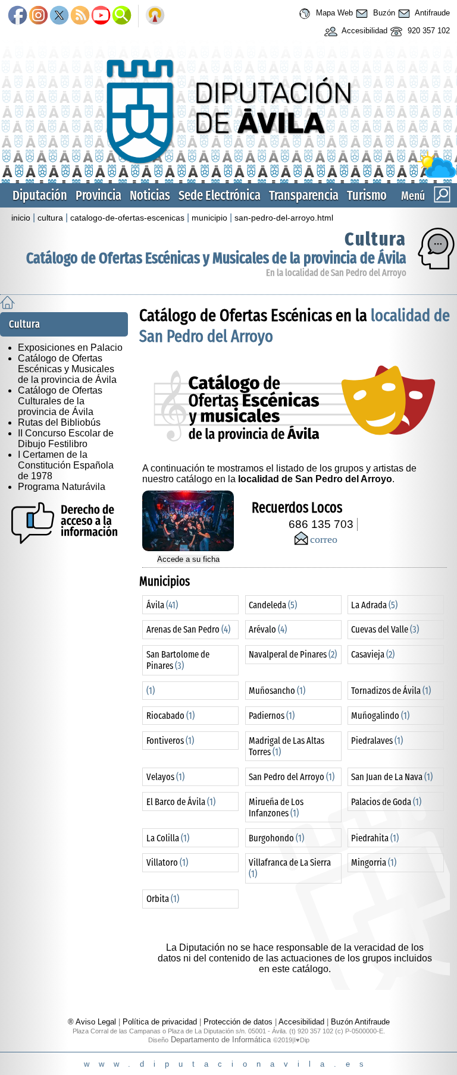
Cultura (375, 239)
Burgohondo (276, 838)
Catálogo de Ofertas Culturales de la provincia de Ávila (60, 401)
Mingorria (373, 862)
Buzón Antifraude (360, 1021)
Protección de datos (238, 1021)
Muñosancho (277, 690)
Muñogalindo (380, 715)
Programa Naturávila (61, 487)
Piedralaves (377, 740)
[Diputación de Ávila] (228, 175)
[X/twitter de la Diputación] (59, 16)
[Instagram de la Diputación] (38, 16)
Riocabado (170, 715)
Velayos (165, 776)
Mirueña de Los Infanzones (276, 807)
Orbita (162, 898)
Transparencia (304, 195)
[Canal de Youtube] (100, 16)
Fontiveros (170, 740)
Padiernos (272, 715)
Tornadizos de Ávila (391, 690)
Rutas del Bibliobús (59, 422)
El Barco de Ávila (180, 801)
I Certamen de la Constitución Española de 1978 (66, 465)
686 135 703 (321, 524)
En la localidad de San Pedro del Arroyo (336, 272)
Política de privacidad (160, 1021)
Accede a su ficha (188, 559)
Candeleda (273, 605)
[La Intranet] (155, 16)
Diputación (39, 195)
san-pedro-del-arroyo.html (283, 217)
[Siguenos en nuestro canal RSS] (80, 16)
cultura (50, 217)
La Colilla (167, 838)
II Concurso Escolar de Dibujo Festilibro (66, 438)
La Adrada (374, 605)
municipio (209, 217)
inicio (20, 217)
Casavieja (373, 654)
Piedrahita (375, 838)
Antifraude (431, 12)
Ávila (162, 605)
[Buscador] (121, 16)
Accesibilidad (363, 30)
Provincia (98, 195)
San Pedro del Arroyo (291, 776)
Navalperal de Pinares (293, 654)
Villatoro (167, 862)
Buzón (383, 12)
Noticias (150, 195)
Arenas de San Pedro (188, 629)
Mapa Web (333, 12)
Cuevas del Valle (385, 629)
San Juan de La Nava (392, 776)
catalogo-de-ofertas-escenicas (127, 217)
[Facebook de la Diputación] (17, 16)
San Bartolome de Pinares (177, 660)
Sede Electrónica (220, 195)
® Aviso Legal (93, 1021)
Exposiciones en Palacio (70, 347)
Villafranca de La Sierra (290, 868)
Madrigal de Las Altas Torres (286, 746)
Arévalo (268, 629)
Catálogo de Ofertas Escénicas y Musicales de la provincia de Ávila (216, 258)
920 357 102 (427, 30)
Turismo (367, 195)
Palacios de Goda (386, 801)
